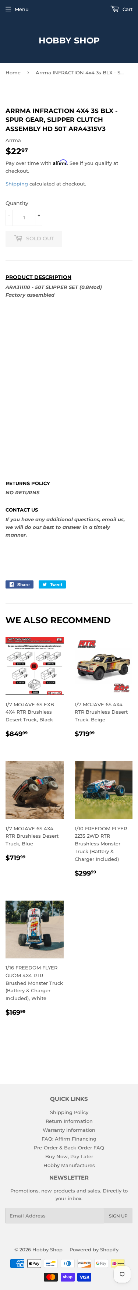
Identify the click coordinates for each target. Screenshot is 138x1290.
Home (13, 72)
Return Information (69, 1121)
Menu (22, 9)
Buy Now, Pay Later (69, 1156)
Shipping (17, 184)
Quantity (17, 203)
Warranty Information (69, 1130)
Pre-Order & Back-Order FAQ (69, 1148)
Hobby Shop (69, 40)
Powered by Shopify (94, 1249)
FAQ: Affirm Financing (69, 1139)
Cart (126, 9)
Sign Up (118, 1216)
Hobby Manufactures (69, 1165)
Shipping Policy (69, 1112)
